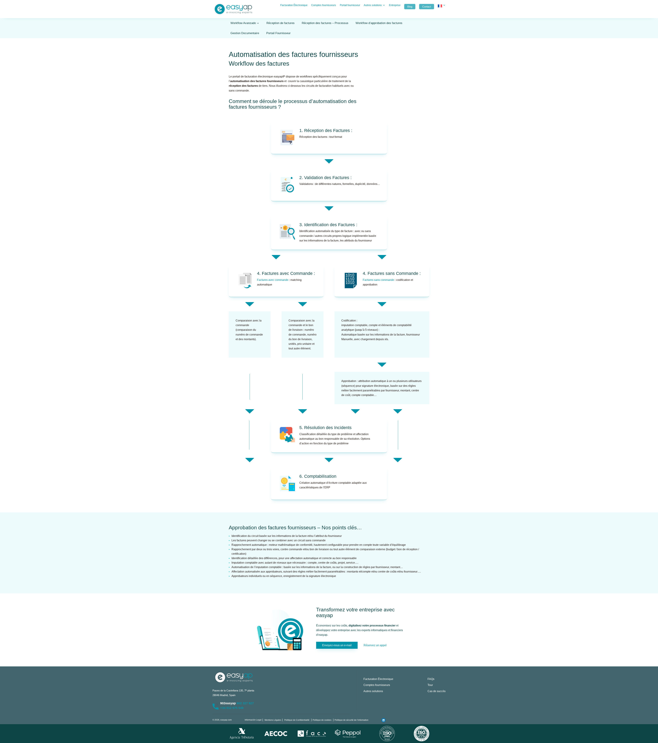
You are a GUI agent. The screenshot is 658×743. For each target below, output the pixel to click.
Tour (430, 685)
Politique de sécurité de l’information (351, 720)
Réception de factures (280, 23)
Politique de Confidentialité (296, 720)
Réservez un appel (375, 645)
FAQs (431, 679)
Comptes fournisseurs (323, 5)
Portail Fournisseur (278, 33)
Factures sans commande (378, 279)
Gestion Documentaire (244, 33)
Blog (409, 6)
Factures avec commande (272, 279)
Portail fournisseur (350, 5)
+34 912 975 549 (231, 708)
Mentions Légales (273, 720)
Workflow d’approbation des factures (379, 23)
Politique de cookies (322, 720)
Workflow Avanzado (243, 23)
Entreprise (394, 5)
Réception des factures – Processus (325, 23)
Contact (426, 6)
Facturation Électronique (293, 5)
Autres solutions (373, 5)
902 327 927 (245, 703)
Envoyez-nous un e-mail (337, 645)
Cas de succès (437, 691)
